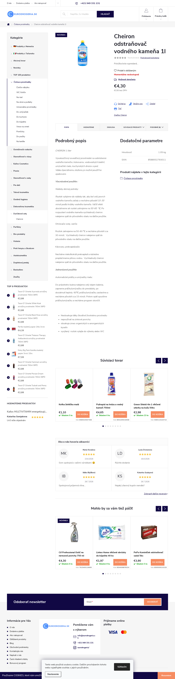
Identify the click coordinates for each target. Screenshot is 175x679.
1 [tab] (103, 426)
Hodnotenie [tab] (88, 127)
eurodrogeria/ (83, 647)
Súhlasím (122, 666)
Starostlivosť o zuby (22, 178)
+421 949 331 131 (85, 642)
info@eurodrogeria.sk (86, 636)
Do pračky (20, 136)
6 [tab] (115, 426)
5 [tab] (113, 426)
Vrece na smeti (22, 126)
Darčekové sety (20, 213)
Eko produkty (19, 234)
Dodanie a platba (23, 3)
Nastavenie (53, 674)
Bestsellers (18, 269)
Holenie (16, 241)
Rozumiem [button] (166, 675)
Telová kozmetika (21, 192)
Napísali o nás (15, 655)
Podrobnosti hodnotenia (149, 58)
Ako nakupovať (40, 3)
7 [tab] (118, 426)
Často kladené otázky (19, 659)
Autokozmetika (20, 255)
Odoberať (152, 602)
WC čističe (21, 92)
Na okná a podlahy (24, 102)
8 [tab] (120, 426)
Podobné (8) (155, 127)
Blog (12, 643)
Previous (158, 360)
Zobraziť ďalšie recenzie (155, 493)
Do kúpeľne (21, 122)
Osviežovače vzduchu (22, 149)
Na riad (19, 97)
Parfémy (17, 227)
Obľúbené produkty (18, 639)
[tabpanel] (74, 394)
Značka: (120, 115)
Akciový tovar (19, 60)
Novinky (17, 68)
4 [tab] (110, 426)
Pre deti (16, 185)
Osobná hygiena (20, 199)
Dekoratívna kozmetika (23, 206)
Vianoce (19, 219)
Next (165, 360)
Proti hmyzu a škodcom (23, 248)
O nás (9, 3)
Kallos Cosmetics (20, 163)
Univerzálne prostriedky (26, 107)
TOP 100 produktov (21, 75)
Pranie (16, 171)
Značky (16, 277)
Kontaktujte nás (16, 651)
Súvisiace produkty (132, 127)
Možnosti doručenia (126, 79)
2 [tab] (105, 426)
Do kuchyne (21, 117)
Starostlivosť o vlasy (22, 156)
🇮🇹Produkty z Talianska (23, 53)
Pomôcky (20, 131)
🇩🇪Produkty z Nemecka (23, 46)
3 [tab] (108, 426)
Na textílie (20, 141)
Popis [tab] (66, 127)
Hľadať (105, 14)
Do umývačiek (22, 112)
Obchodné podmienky (19, 647)
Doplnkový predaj (21, 262)
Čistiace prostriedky (22, 82)
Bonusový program (18, 663)
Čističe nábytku (22, 87)
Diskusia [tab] (111, 127)
